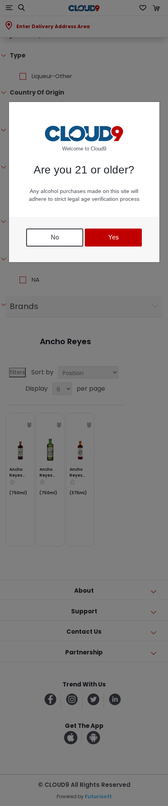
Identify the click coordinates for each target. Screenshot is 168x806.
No (55, 237)
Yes (113, 237)
